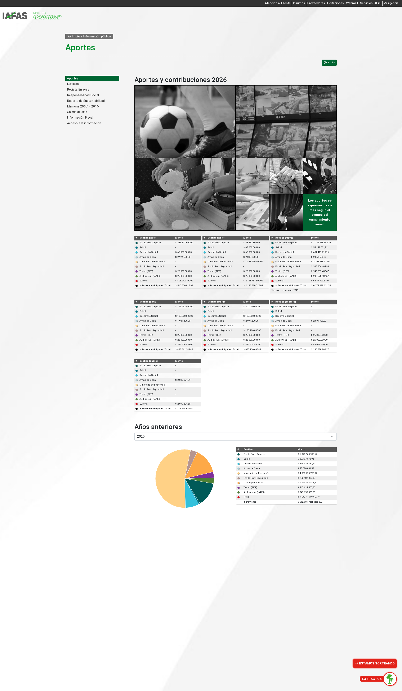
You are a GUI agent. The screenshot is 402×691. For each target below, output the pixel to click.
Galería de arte (77, 112)
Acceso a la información (84, 123)
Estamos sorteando (376, 663)
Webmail (352, 3)
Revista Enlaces (78, 89)
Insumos (299, 3)
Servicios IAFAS (370, 3)
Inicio (75, 36)
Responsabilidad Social (83, 95)
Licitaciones (335, 3)
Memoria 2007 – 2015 (83, 106)
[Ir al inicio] (32, 15)
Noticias (73, 84)
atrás (331, 62)
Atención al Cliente (278, 3)
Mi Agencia (391, 3)
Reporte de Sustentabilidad (86, 101)
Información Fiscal (80, 117)
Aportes (72, 78)
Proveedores (316, 3)
